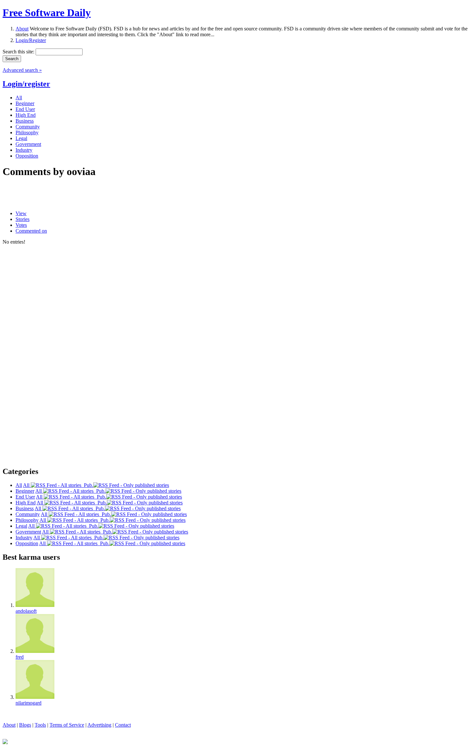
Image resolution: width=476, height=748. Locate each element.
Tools (40, 725)
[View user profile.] (35, 605)
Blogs (25, 725)
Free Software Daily (47, 12)
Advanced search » (22, 70)
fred (20, 657)
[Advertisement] (78, 194)
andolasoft (26, 611)
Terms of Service (67, 725)
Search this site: (19, 51)
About (22, 28)
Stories (22, 219)
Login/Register (31, 40)
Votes (21, 225)
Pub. (87, 485)
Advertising (99, 725)
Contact (123, 725)
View (21, 213)
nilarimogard (28, 703)
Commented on (31, 231)
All (27, 485)
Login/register (26, 84)
